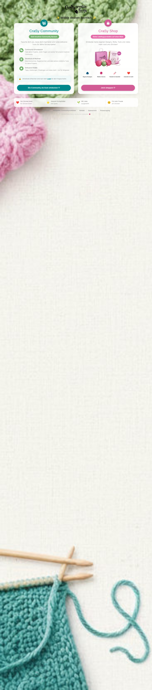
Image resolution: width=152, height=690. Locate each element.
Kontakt (82, 110)
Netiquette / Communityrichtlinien (64, 110)
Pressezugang (105, 110)
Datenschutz (92, 110)
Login (49, 79)
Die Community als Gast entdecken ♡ (44, 88)
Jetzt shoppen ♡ (108, 88)
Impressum (46, 110)
